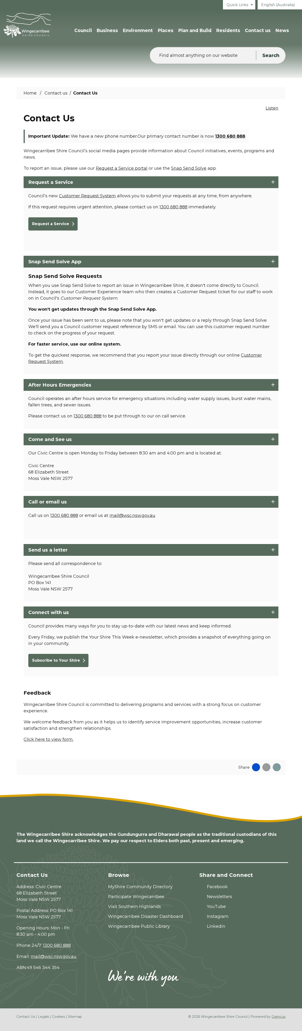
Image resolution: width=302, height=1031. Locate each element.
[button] (151, 182)
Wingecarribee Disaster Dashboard (145, 916)
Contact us (258, 30)
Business (107, 30)
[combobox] (280, 4)
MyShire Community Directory (140, 886)
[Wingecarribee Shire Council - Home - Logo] (27, 25)
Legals (43, 1017)
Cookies (58, 1017)
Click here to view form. (48, 739)
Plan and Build (194, 30)
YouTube (216, 906)
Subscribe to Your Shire (56, 660)
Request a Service (50, 224)
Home (30, 93)
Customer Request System (87, 195)
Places (165, 30)
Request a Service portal (121, 168)
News (282, 30)
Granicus (278, 1017)
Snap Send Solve (188, 168)
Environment (138, 30)
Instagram (218, 916)
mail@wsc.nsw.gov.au (132, 515)
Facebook (217, 886)
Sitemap (75, 1017)
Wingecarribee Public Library (139, 926)
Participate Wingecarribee (136, 896)
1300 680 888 (230, 136)
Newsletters (219, 896)
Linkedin (216, 926)
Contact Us (26, 1017)
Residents (228, 30)
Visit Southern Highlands (134, 906)
